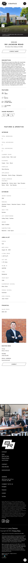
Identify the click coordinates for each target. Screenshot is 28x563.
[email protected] (5, 35)
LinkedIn (4, 493)
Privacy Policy (16, 531)
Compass (9, 502)
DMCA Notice (5, 554)
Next (7, 29)
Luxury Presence (13, 528)
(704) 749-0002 (5, 466)
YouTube (4, 496)
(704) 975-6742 (5, 355)
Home (3, 454)
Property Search (5, 458)
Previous (4, 29)
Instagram (4, 486)
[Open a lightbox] (2, 25)
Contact (14, 364)
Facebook (4, 489)
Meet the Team (5, 456)
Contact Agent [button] (13, 51)
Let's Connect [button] (14, 425)
